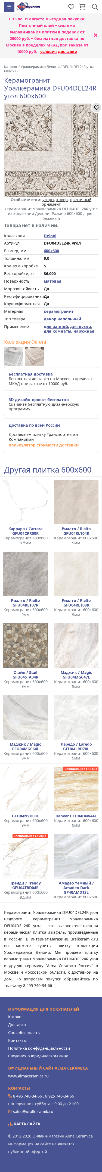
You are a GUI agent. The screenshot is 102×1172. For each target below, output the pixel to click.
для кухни (80, 326)
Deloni (50, 235)
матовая (52, 281)
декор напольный (62, 318)
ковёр (62, 199)
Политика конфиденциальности (39, 1048)
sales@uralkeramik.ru (33, 1111)
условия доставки (58, 51)
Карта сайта (26, 1123)
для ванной (56, 326)
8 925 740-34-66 (59, 1096)
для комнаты (57, 331)
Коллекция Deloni (25, 342)
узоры (48, 199)
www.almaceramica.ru (28, 1076)
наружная (83, 331)
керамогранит (59, 311)
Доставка (17, 1024)
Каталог (15, 1016)
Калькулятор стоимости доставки (44, 445)
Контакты (17, 1040)
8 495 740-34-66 (27, 1096)
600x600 (51, 250)
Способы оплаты (24, 1032)
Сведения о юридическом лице (38, 1055)
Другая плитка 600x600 (47, 469)
